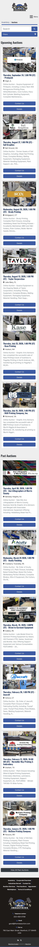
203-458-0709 (19, 917)
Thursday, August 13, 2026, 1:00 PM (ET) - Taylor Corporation (18, 277)
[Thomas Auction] (19, 903)
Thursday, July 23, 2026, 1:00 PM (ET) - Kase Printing (19, 345)
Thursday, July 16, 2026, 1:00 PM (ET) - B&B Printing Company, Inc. (19, 412)
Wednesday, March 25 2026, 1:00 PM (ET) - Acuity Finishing (18, 559)
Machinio (28, 944)
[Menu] (31, 16)
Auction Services (9, 886)
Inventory (11, 880)
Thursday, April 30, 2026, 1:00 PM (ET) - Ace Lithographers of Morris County (17, 491)
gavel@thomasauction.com (19, 924)
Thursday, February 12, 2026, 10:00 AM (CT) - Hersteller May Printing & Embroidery (18, 762)
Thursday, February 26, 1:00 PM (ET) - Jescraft (19, 693)
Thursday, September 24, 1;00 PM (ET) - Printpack (19, 76)
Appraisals (32, 886)
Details (19, 109)
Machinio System (13, 944)
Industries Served (14, 883)
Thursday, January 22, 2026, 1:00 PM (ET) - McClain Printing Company (19, 830)
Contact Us (19, 103)
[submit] (35, 29)
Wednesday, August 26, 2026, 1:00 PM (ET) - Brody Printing (19, 210)
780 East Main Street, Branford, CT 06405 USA (19, 931)
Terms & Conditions (25, 889)
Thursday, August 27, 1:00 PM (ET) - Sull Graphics (18, 143)
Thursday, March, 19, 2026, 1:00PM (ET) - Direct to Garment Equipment (18, 626)
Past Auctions (22, 886)
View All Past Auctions (19, 870)
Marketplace (11, 889)
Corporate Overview (24, 880)
